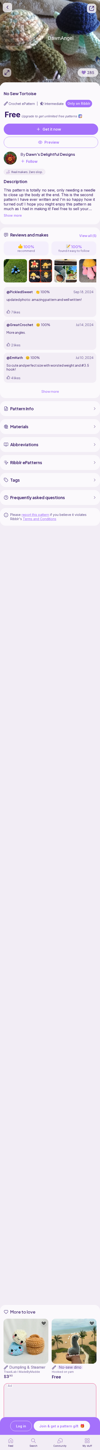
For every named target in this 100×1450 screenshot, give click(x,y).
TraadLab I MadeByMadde (22, 1372)
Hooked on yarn (63, 1372)
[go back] (7, 7)
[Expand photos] (7, 72)
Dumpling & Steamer (27, 1367)
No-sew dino (70, 1367)
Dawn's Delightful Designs (50, 154)
